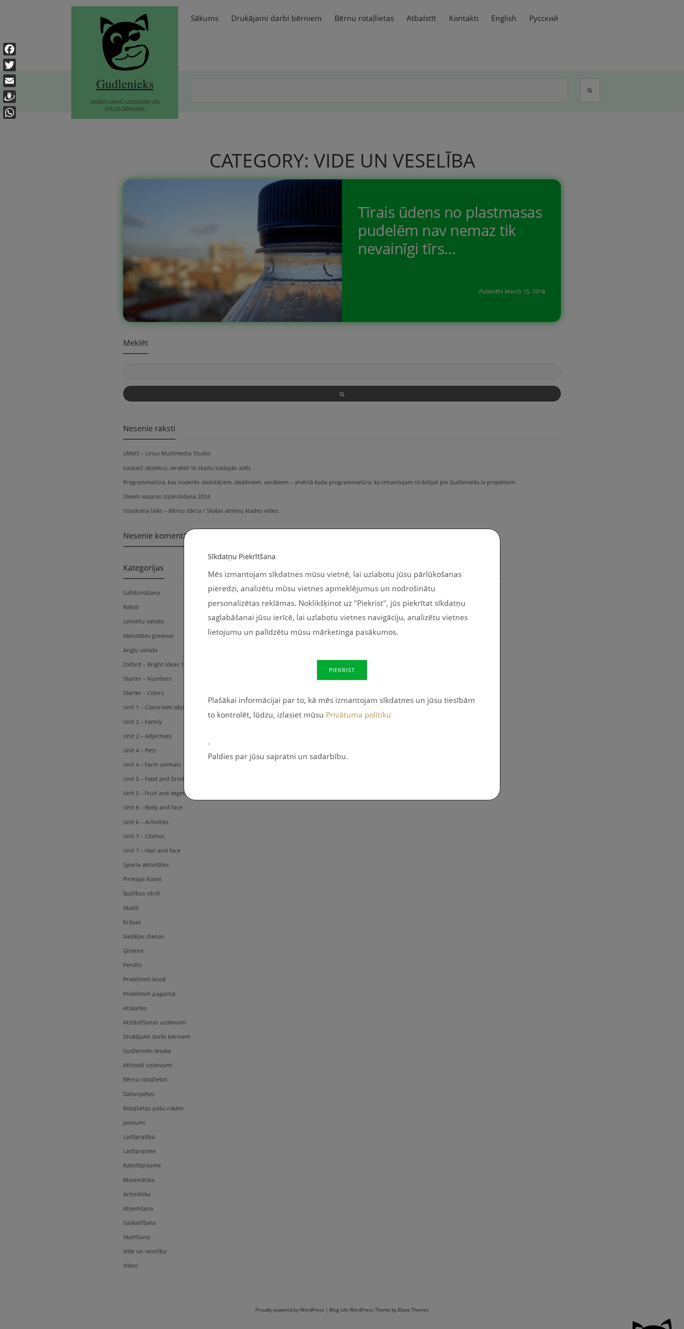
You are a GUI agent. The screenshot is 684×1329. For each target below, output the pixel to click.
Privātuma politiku (358, 714)
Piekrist (342, 670)
